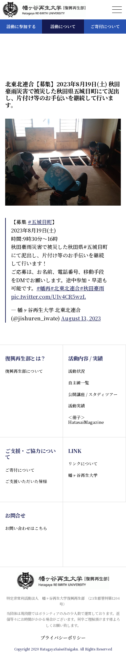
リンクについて (83, 463)
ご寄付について (20, 470)
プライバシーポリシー (63, 637)
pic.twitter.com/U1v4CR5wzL (48, 296)
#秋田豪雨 (92, 288)
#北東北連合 (65, 288)
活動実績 (76, 406)
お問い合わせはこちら (26, 528)
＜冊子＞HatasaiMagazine (86, 419)
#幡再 (43, 288)
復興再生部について (24, 371)
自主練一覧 (78, 383)
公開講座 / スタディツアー (93, 394)
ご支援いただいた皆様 (26, 481)
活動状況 (76, 371)
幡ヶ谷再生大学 (83, 475)
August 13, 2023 (81, 318)
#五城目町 (40, 222)
